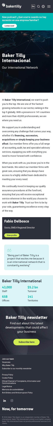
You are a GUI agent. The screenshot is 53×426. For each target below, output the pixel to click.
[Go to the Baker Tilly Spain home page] (11, 6)
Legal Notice (7, 386)
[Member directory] (43, 6)
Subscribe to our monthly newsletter (17, 368)
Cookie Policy (7, 378)
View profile (12, 235)
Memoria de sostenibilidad (12, 390)
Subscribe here (26, 342)
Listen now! (9, 26)
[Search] (38, 6)
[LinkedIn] (4, 400)
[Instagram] (11, 400)
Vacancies (6, 362)
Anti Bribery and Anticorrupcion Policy (17, 393)
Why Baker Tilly (8, 365)
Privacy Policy (7, 375)
